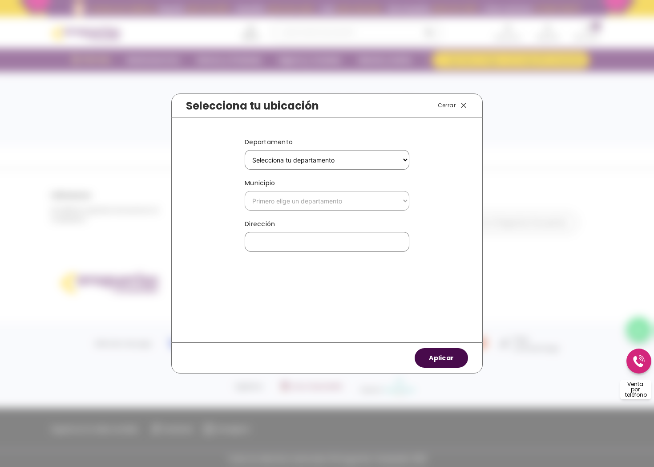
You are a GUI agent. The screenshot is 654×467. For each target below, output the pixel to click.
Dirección (260, 223)
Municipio (260, 183)
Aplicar (441, 357)
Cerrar (447, 105)
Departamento (269, 142)
